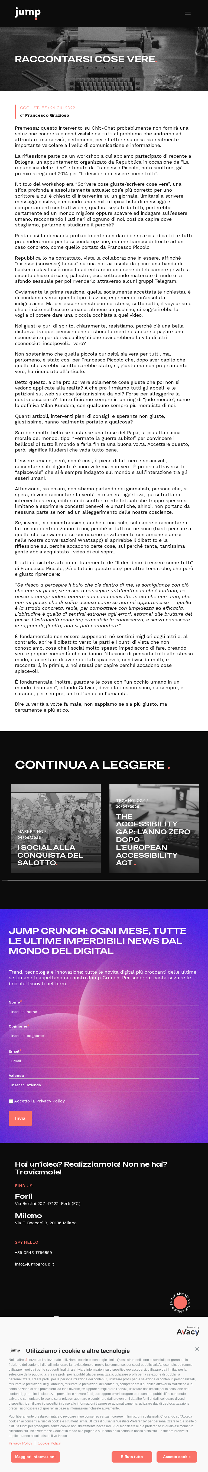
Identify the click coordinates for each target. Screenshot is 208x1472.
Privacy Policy (20, 1443)
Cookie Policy (49, 1443)
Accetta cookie (177, 1456)
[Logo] (28, 13)
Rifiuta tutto (132, 1456)
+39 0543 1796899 (33, 1252)
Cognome (19, 1025)
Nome (15, 1001)
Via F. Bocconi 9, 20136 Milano (46, 1222)
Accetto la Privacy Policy (39, 1101)
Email (15, 1051)
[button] (197, 1349)
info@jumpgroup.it (34, 1264)
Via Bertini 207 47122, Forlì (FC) (47, 1203)
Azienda (16, 1075)
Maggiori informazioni (35, 1456)
